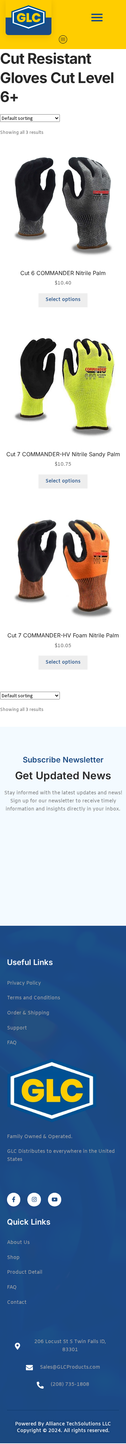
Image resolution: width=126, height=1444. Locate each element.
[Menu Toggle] (63, 39)
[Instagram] (34, 1199)
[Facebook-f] (13, 1199)
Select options (63, 299)
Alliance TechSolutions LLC (78, 1424)
